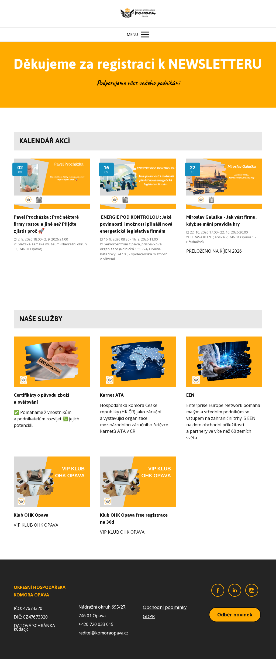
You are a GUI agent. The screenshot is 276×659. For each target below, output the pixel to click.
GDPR (149, 616)
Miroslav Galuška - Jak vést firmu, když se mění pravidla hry (221, 220)
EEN (190, 395)
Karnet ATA (112, 395)
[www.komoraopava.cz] (138, 13)
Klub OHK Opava (31, 515)
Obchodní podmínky (165, 607)
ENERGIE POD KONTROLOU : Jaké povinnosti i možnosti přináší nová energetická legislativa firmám (136, 224)
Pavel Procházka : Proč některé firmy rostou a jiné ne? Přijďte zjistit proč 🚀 (46, 224)
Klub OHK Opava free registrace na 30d (134, 518)
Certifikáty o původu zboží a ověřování (41, 398)
